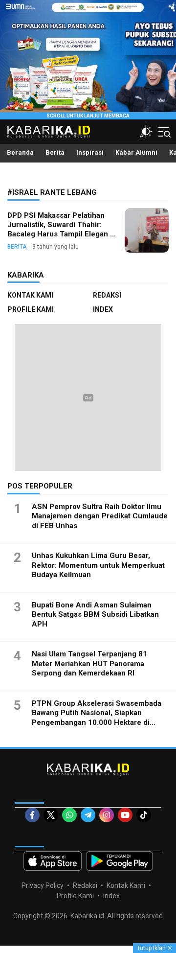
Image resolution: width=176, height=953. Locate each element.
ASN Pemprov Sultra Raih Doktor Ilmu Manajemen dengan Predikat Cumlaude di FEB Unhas (100, 516)
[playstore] (120, 861)
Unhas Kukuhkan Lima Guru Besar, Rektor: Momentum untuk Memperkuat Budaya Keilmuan (98, 565)
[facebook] (32, 815)
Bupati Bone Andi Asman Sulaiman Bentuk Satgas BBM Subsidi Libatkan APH (95, 614)
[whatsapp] (69, 815)
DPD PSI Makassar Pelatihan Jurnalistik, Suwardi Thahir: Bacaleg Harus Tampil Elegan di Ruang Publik (61, 229)
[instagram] (106, 815)
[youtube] (125, 815)
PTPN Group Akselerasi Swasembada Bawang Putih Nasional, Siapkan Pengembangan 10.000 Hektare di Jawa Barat (96, 718)
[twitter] (51, 815)
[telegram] (88, 815)
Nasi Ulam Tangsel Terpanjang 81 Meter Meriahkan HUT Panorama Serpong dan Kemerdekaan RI (89, 663)
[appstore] (52, 861)
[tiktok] (143, 815)
